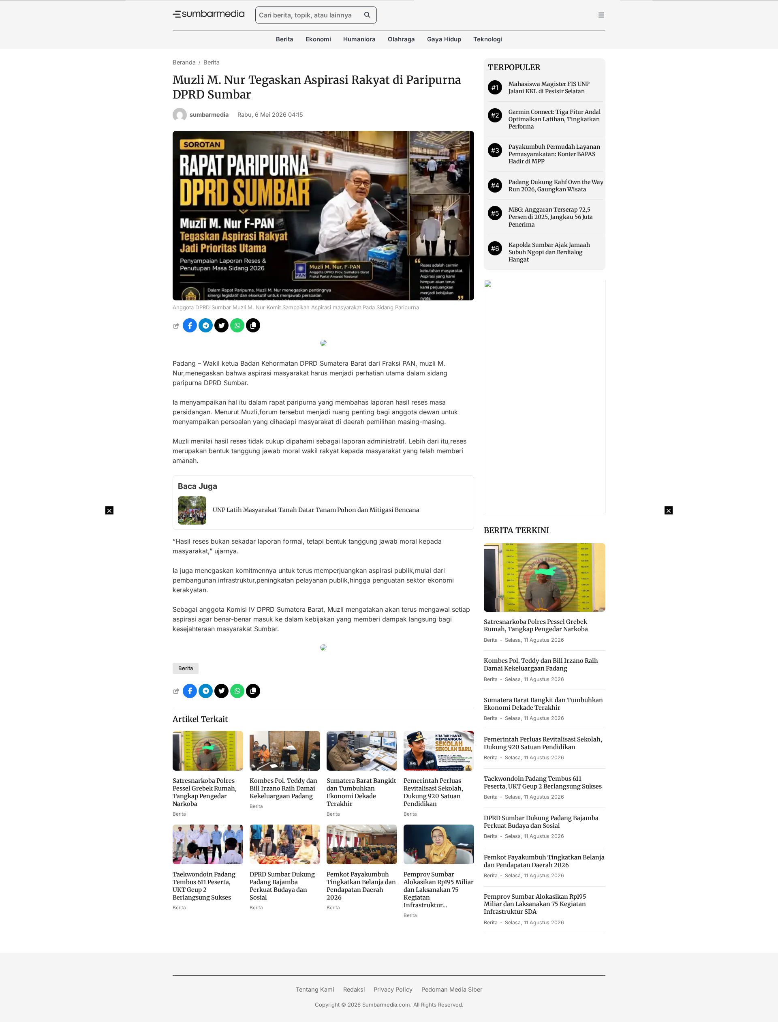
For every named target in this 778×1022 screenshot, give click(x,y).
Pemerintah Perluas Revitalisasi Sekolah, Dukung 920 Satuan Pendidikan (433, 792)
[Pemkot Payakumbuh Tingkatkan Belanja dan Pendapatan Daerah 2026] (362, 862)
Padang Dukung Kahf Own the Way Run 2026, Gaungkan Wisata (556, 185)
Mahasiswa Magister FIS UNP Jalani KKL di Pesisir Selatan (549, 87)
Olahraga (401, 39)
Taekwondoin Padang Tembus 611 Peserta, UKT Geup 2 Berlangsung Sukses (204, 886)
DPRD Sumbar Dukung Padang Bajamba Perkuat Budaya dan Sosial (282, 886)
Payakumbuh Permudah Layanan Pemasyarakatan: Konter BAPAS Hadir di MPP (554, 154)
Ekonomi (318, 39)
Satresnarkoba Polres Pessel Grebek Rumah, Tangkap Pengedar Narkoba (205, 792)
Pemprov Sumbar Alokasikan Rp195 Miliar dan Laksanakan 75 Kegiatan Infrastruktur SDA (535, 904)
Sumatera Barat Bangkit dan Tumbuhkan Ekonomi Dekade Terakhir (361, 792)
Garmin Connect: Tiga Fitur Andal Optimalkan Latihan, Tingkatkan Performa (555, 119)
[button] (253, 325)
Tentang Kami (315, 989)
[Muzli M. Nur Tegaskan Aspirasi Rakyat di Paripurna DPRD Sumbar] (323, 298)
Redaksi (354, 989)
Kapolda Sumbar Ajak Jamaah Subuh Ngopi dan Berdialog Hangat (549, 252)
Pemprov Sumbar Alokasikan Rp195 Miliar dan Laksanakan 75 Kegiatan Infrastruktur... (439, 890)
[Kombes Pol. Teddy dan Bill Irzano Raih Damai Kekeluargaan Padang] (285, 768)
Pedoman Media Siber (451, 989)
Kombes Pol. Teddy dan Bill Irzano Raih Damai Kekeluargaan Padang (283, 788)
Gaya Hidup (444, 39)
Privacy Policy (393, 989)
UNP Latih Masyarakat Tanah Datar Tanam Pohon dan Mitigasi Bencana (316, 510)
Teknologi (487, 39)
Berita (284, 39)
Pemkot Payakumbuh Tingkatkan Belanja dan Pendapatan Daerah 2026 (361, 886)
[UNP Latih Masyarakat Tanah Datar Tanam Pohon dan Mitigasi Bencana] (192, 522)
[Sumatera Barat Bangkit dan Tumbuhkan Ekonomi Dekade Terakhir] (362, 768)
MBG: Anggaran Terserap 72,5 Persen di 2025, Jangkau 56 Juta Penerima (551, 217)
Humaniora (359, 39)
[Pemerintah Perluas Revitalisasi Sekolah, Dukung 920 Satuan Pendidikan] (439, 768)
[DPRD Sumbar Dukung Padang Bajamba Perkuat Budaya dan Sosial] (285, 862)
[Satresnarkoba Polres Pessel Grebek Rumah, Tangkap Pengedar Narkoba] (208, 768)
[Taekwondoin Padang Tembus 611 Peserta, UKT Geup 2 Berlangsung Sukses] (208, 862)
